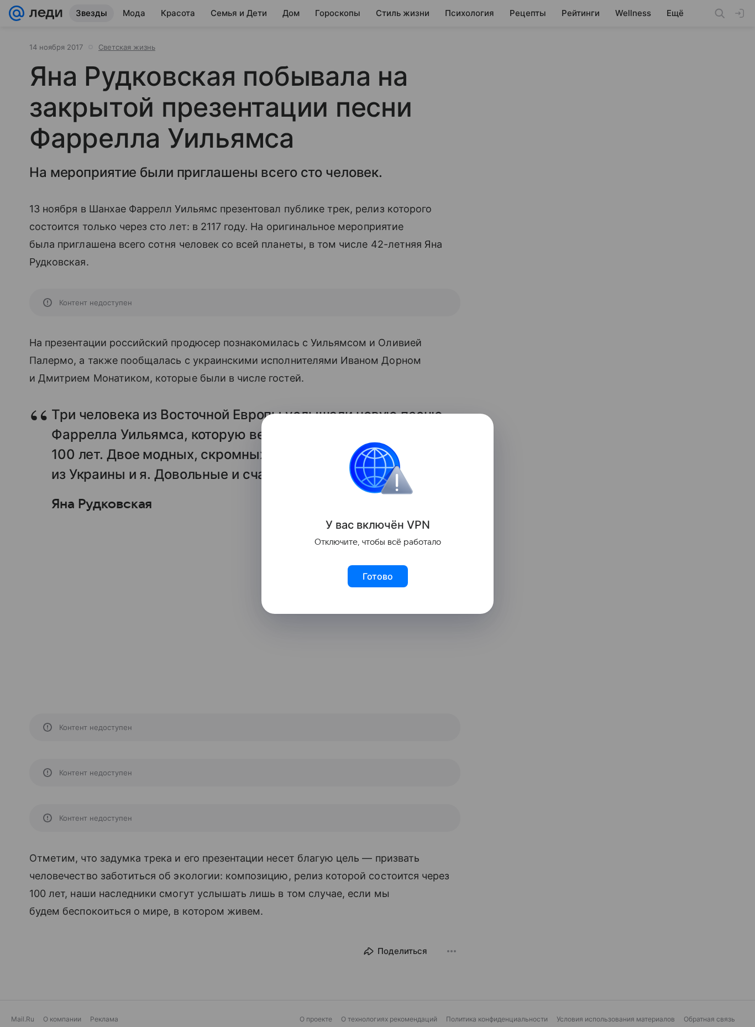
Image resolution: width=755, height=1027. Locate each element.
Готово (378, 576)
